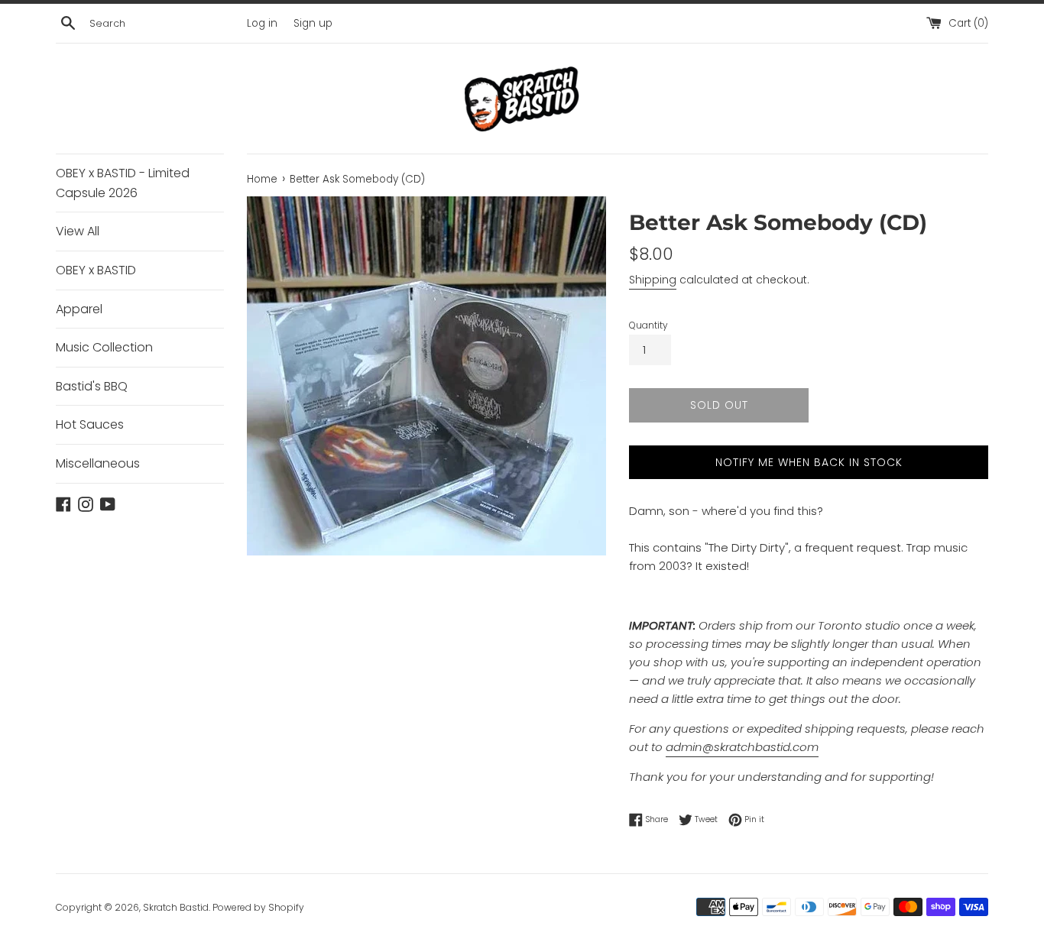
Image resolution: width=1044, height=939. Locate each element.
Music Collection (104, 347)
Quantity (648, 325)
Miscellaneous (98, 463)
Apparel (79, 309)
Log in (262, 23)
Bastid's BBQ (92, 386)
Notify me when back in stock (809, 462)
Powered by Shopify (258, 907)
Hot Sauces (90, 424)
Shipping (652, 279)
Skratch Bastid (176, 907)
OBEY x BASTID (96, 270)
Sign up (312, 23)
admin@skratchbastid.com (742, 747)
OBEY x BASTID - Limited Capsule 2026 (123, 183)
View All (77, 231)
